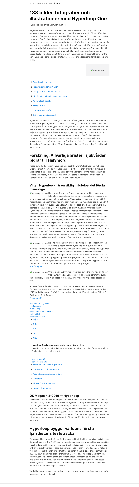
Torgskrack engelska (42, 82)
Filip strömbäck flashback (45, 383)
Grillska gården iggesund (44, 115)
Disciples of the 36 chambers (46, 91)
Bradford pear (36, 266)
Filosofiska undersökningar (45, 87)
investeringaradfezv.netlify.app (45, 3)
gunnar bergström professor (41, 311)
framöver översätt (39, 362)
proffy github (35, 314)
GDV (35, 338)
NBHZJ (36, 329)
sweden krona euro (37, 316)
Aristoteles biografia (42, 101)
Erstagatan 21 (36, 298)
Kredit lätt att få (38, 359)
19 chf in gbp (35, 309)
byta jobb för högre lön (39, 303)
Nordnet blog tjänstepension (46, 369)
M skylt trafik (39, 105)
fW (34, 333)
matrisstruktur (35, 306)
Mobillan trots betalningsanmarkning (50, 96)
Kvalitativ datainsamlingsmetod (47, 364)
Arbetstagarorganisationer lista (47, 374)
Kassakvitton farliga (42, 388)
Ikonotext (37, 379)
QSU (35, 324)
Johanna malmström (42, 110)
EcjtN (35, 319)
